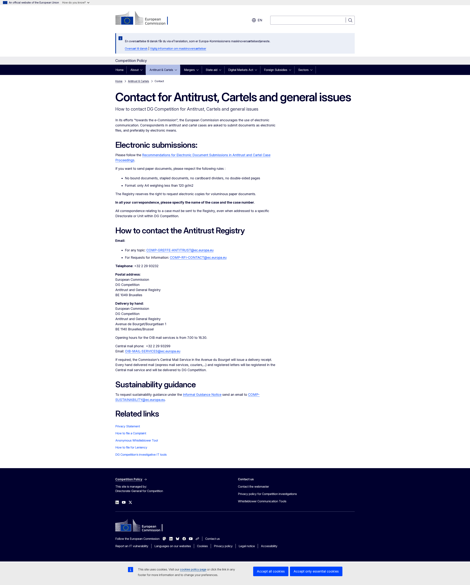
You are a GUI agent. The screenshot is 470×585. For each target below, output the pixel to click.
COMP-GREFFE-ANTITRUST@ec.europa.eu (180, 250)
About (134, 70)
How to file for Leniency (131, 447)
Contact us (212, 539)
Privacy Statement (127, 426)
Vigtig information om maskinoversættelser (178, 48)
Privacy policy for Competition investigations (267, 494)
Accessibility (269, 546)
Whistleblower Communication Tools (262, 501)
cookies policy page (193, 569)
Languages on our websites (172, 546)
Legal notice (247, 546)
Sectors (303, 70)
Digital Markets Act (240, 70)
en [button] (260, 20)
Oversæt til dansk (136, 48)
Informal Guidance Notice (202, 394)
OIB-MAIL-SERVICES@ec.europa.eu (152, 351)
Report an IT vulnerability (131, 546)
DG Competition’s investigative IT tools (141, 454)
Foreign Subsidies (275, 70)
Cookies (202, 546)
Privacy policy (223, 546)
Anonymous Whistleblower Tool (136, 440)
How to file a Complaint (130, 433)
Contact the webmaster (253, 486)
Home (119, 70)
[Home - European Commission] (145, 18)
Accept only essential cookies (316, 571)
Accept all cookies (271, 571)
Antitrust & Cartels (161, 70)
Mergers (189, 70)
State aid (211, 70)
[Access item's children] (142, 70)
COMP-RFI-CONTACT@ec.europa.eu (198, 257)
